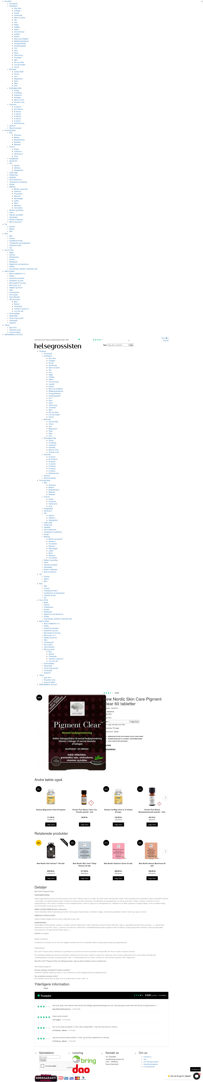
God (90, 340)
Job (145, 1059)
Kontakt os (147, 1057)
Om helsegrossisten (151, 1062)
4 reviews (162, 995)
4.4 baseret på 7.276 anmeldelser (115, 340)
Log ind (165, 340)
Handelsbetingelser (151, 1064)
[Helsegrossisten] (58, 346)
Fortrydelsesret (149, 1067)
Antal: (105, 721)
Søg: (105, 345)
